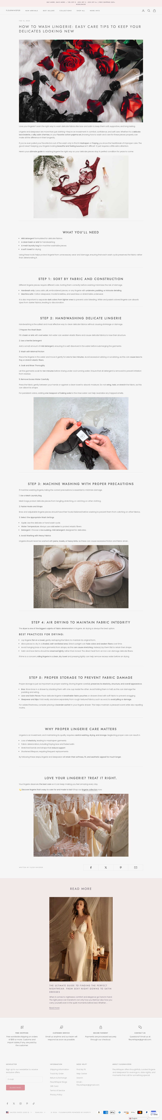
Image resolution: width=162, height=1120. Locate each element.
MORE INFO (95, 11)
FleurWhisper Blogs (58, 1082)
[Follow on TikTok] (33, 1103)
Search (80, 1078)
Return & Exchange (58, 1078)
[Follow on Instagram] (20, 1103)
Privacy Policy (56, 1094)
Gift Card (54, 1086)
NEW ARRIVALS (31, 11)
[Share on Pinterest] (120, 867)
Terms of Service (57, 1090)
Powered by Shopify (81, 1112)
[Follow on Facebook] (7, 1103)
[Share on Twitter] (105, 867)
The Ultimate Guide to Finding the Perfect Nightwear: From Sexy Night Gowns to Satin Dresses (80, 988)
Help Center (82, 1073)
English (39, 1112)
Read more (54, 1008)
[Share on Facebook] (91, 867)
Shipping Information (59, 1069)
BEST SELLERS (48, 11)
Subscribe (15, 1087)
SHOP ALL (81, 11)
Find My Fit (81, 1069)
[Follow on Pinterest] (27, 1103)
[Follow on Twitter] (14, 1103)
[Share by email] (135, 867)
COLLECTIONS (66, 11)
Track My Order (57, 1073)
